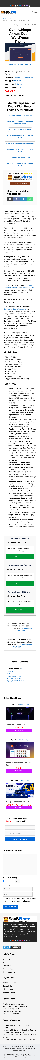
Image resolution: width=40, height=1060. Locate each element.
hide (22, 669)
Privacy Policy (8, 989)
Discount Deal (24, 780)
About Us (6, 959)
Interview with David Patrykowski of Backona (19, 1030)
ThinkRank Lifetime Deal (15, 724)
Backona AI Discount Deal (12, 1011)
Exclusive (18, 84)
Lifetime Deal (24, 704)
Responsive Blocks (28, 288)
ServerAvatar (32, 1057)
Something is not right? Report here (20, 64)
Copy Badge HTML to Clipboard (20, 183)
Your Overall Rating (10, 878)
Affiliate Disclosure (10, 983)
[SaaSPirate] (9, 12)
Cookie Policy (8, 986)
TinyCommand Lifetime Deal (13, 1004)
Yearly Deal (17, 81)
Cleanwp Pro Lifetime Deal (20, 158)
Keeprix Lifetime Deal (11, 1014)
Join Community (9, 972)
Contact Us (7, 966)
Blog (4, 962)
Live (19, 87)
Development (19, 77)
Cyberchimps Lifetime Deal (20, 129)
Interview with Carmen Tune (13, 1032)
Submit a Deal (8, 969)
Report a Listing (9, 992)
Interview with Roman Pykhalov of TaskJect (19, 1039)
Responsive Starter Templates (15, 309)
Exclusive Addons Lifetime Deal (20, 115)
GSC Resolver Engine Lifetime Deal (16, 1006)
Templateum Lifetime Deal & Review (20, 143)
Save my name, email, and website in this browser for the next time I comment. (20, 900)
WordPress (29, 77)
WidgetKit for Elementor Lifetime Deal (20, 151)
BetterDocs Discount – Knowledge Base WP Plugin (20, 122)
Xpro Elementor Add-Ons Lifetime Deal (20, 136)
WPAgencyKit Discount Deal (17, 802)
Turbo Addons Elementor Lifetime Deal (20, 165)
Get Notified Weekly (20, 839)
